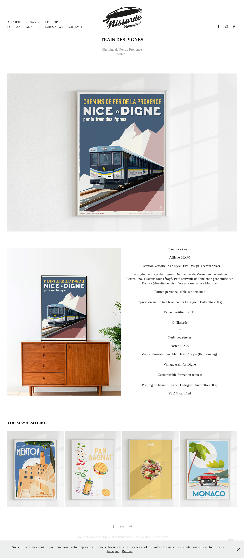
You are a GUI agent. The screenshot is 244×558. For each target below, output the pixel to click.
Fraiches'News (51, 26)
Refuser (127, 551)
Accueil (14, 22)
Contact (75, 26)
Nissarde (33, 22)
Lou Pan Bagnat (20, 26)
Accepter (113, 551)
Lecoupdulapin (100, 537)
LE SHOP (51, 22)
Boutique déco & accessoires (150, 537)
